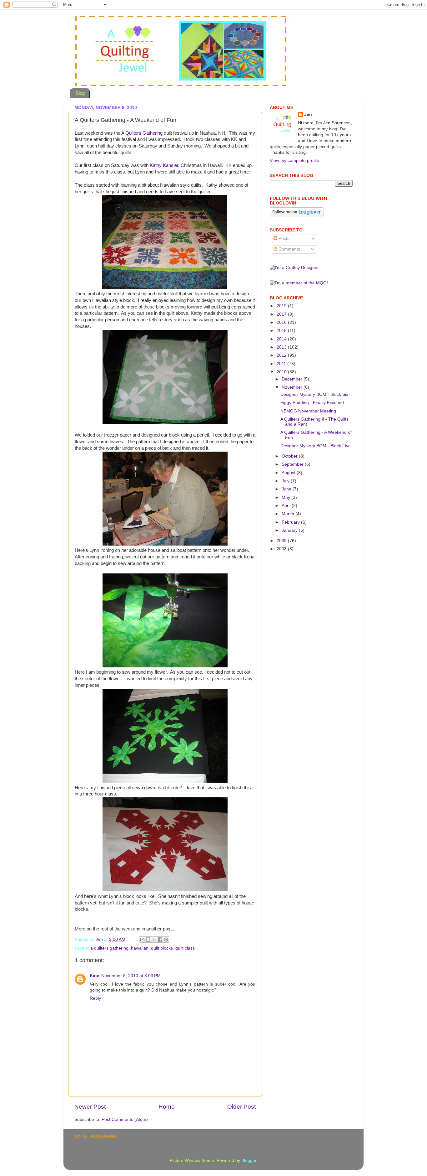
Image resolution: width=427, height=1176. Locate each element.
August (289, 472)
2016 (282, 322)
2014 (282, 339)
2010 (282, 372)
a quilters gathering (109, 948)
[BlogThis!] (148, 939)
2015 (282, 330)
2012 (282, 355)
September (293, 464)
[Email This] (142, 939)
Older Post (241, 1106)
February (291, 522)
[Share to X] (154, 939)
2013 (282, 347)
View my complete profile (294, 160)
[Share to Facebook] (160, 939)
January (290, 530)
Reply (95, 998)
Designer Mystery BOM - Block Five (315, 445)
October (290, 456)
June (287, 489)
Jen (308, 114)
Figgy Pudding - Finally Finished (312, 402)
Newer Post (90, 1106)
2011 (282, 363)
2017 (282, 314)
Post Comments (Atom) (125, 1119)
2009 (282, 540)
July (286, 481)
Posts (283, 238)
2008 (282, 549)
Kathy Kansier (164, 165)
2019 (282, 305)
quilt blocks (162, 948)
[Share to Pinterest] (166, 939)
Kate (94, 975)
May (286, 497)
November (293, 387)
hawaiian (139, 948)
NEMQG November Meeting (308, 411)
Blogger (248, 1160)
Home (166, 1106)
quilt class (185, 948)
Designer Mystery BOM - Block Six (314, 394)
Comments (288, 249)
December (293, 379)
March (288, 513)
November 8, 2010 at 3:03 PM (131, 975)
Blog (80, 93)
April (287, 505)
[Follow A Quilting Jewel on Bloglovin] (297, 215)
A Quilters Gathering (142, 133)
